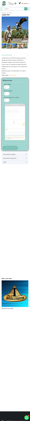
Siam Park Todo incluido (7, 308)
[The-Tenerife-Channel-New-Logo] (4, 3)
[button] (15, 3)
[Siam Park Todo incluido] (15, 293)
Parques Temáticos (7, 13)
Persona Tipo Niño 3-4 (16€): (11, 97)
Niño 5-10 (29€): (8, 91)
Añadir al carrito (10, 148)
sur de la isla (12, 75)
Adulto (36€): (7, 84)
